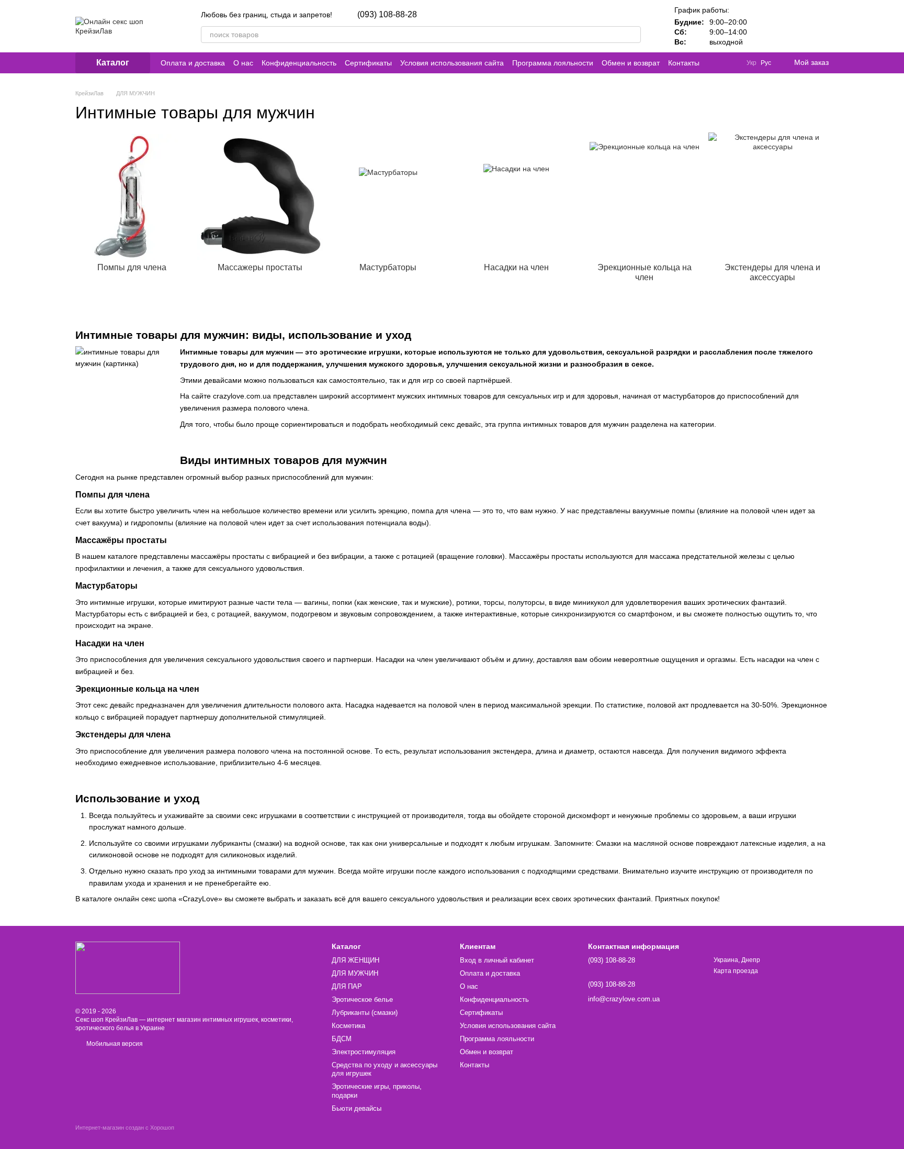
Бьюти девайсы (356, 1108)
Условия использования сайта (452, 63)
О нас (243, 63)
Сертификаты (368, 63)
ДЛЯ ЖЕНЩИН (355, 960)
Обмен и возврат (631, 63)
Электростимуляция (364, 1052)
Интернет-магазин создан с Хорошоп (124, 1127)
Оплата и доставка (193, 63)
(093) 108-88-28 (387, 14)
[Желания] (793, 26)
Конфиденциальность (299, 63)
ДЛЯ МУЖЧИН (355, 973)
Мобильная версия (114, 1043)
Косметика (348, 1026)
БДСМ (342, 1039)
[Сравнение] (766, 26)
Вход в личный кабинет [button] (497, 960)
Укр (751, 63)
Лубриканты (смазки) (365, 1013)
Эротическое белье (362, 999)
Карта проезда (736, 971)
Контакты (683, 63)
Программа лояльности (552, 63)
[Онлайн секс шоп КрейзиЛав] (127, 967)
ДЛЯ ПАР (347, 986)
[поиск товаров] (632, 34)
